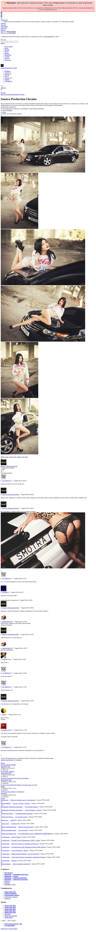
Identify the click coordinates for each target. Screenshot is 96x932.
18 (7, 783)
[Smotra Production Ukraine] (2, 66)
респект (3, 93)
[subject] (3, 713)
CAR (9, 773)
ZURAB (5, 659)
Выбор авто (4, 800)
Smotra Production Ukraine (9, 68)
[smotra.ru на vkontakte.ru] (1, 14)
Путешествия (5, 837)
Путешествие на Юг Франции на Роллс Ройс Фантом (29, 847)
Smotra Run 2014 (10, 906)
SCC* (10, 480)
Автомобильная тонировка (24, 813)
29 (1, 862)
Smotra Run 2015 (10, 892)
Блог (6, 76)
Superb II (13, 820)
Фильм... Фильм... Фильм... (21, 803)
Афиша (6, 53)
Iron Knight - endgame (7, 771)
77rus (8, 766)
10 (1, 828)
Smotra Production (10, 893)
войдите (18, 760)
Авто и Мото (8, 46)
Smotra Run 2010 (10, 912)
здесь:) (4, 112)
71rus (9, 659)
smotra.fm (7, 898)
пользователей (48, 36)
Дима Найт (4, 773)
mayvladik (4, 793)
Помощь (7, 883)
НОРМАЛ (5, 592)
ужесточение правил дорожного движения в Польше (28, 857)
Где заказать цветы (21, 817)
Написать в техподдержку (9, 928)
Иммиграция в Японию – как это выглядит (25, 854)
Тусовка (7, 56)
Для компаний (9, 925)
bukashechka (6, 621)
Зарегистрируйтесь (7, 760)
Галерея (6, 78)
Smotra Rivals (8, 917)
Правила (7, 881)
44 (1, 812)
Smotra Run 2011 (10, 911)
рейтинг (3, 88)
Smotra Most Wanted (10, 916)
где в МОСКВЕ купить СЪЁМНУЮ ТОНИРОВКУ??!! (35, 833)
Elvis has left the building (8, 765)
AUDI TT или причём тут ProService (12, 791)
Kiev (26, 457)
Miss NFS (7, 914)
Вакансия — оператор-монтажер (15, 878)
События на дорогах (11, 897)
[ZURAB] (3, 657)
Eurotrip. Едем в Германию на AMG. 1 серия (26, 840)
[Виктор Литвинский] (3, 464)
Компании (7, 55)
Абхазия (14, 860)
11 (1, 825)
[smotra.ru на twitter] (1, 18)
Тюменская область (7, 813)
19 (7, 797)
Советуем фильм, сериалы (33, 810)
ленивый (3, 766)
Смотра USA (5, 823)
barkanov (5, 730)
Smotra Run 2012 (10, 909)
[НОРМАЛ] (3, 590)
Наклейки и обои (10, 884)
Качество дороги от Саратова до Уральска (25, 844)
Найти (3, 43)
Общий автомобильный (8, 827)
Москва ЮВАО (6, 803)
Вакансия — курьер (11, 876)
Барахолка (7, 60)
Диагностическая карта (25, 827)
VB (11, 621)
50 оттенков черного (31, 807)
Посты (3, 763)
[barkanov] (3, 728)
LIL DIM (5, 480)
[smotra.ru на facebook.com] (1, 16)
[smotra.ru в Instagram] (4, 20)
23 (1, 802)
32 (7, 770)
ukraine (19, 457)
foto (15, 457)
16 (1, 471)
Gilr (23, 457)
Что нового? (8, 873)
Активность (8, 81)
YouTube (9, 110)
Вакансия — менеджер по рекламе (16, 879)
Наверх (3, 30)
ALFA (10, 730)
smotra (7, 457)
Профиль (7, 71)
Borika (3, 786)
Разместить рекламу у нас (13, 924)
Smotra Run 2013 (10, 907)
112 (2, 805)
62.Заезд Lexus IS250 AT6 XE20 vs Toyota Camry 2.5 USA (19, 785)
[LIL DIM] (3, 479)
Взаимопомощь (6, 864)
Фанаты (7, 74)
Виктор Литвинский (7, 466)
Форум (6, 58)
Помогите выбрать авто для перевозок (22, 800)
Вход (2, 31)
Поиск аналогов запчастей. (21, 864)
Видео (6, 51)
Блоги (6, 48)
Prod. (16, 466)
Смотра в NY (15, 823)
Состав (6, 73)
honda (11, 457)
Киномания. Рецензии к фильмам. (12, 807)
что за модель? (23, 830)
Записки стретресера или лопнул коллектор (15, 778)
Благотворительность (11, 895)
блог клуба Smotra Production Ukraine (12, 94)
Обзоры (6, 50)
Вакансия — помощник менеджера (16, 874)
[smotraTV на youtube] (1, 12)
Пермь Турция (16, 837)
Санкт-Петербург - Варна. (20, 850)
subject (4, 714)
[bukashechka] (3, 620)
